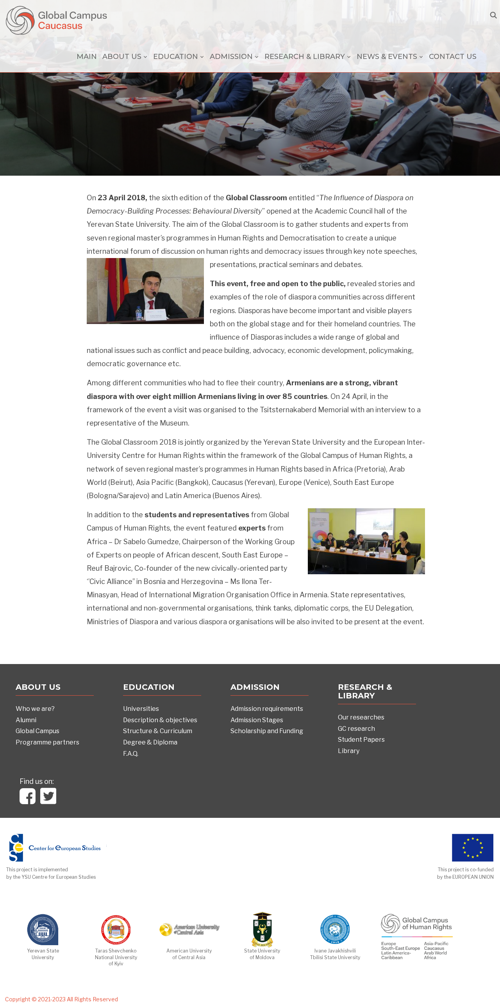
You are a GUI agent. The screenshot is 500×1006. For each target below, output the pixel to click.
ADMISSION (231, 56)
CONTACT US (453, 56)
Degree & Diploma (150, 742)
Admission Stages (256, 720)
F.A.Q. (130, 753)
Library (348, 751)
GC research (356, 728)
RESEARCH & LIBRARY (304, 56)
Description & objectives (160, 720)
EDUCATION (175, 56)
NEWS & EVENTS (387, 56)
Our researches (361, 717)
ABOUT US (121, 56)
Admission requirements (266, 708)
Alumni (26, 720)
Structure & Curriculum (157, 731)
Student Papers (361, 739)
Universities (141, 708)
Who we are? (35, 708)
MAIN (87, 56)
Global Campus (37, 731)
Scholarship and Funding (266, 731)
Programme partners (47, 742)
